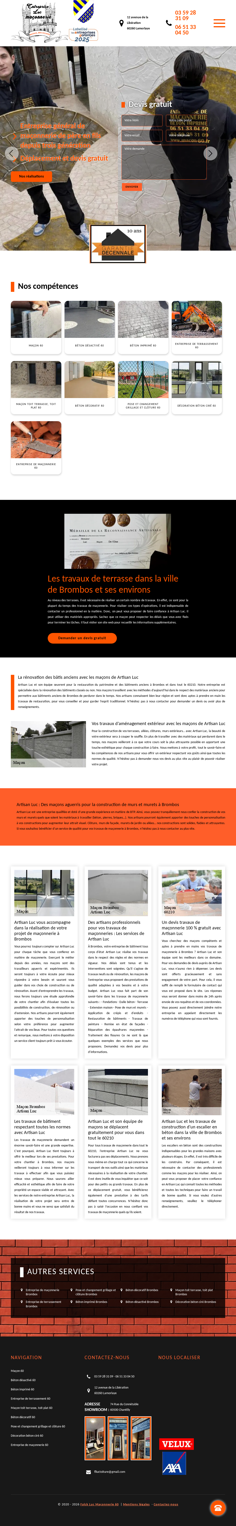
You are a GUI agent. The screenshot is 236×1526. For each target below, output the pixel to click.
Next (210, 153)
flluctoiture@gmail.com (109, 1472)
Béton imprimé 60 (22, 1389)
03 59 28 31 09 (185, 16)
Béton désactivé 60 (23, 1380)
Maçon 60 (17, 1371)
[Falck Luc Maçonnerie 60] (39, 23)
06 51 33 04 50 (185, 30)
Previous (12, 153)
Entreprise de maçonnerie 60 (29, 1445)
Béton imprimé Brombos (91, 1302)
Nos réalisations (31, 176)
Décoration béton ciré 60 (27, 1436)
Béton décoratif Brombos (142, 1290)
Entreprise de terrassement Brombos (43, 1304)
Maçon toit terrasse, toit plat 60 (31, 1408)
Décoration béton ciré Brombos (195, 1302)
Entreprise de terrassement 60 (30, 1399)
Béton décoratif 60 (23, 1417)
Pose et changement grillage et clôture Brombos (96, 1292)
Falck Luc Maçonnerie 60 (99, 1504)
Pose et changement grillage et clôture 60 (38, 1426)
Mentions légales (136, 1504)
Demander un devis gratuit (82, 638)
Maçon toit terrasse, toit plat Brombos (194, 1292)
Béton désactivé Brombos (142, 1302)
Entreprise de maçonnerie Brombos (42, 1292)
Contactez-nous (166, 1504)
